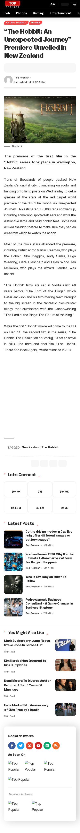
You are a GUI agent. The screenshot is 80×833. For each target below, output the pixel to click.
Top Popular (21, 77)
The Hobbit (50, 447)
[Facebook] (16, 489)
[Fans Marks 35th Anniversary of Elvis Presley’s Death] (65, 711)
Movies (35, 22)
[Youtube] (40, 506)
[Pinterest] (64, 489)
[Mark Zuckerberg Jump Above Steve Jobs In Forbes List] (65, 647)
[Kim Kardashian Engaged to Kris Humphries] (65, 667)
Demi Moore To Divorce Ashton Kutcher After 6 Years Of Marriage (27, 687)
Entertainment (16, 22)
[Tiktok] (64, 506)
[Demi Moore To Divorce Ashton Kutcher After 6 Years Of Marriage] (65, 687)
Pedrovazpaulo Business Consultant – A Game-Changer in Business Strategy (49, 605)
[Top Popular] (12, 4)
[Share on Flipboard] (27, 67)
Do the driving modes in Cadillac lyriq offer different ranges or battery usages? (48, 537)
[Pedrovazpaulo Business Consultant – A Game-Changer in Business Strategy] (13, 609)
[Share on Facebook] (14, 67)
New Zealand (31, 447)
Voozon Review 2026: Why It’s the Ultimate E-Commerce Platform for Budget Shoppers (49, 560)
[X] (40, 489)
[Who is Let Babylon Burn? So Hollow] (13, 586)
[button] (52, 4)
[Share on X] (21, 67)
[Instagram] (16, 506)
